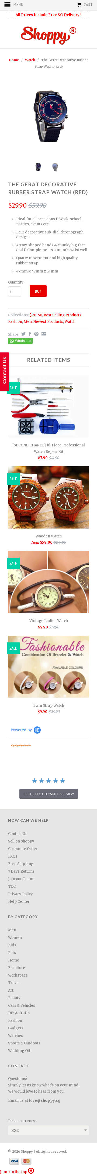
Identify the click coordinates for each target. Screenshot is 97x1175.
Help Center (19, 901)
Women (15, 937)
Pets (12, 952)
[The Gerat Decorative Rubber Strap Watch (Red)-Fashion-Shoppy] (48, 116)
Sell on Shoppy (21, 841)
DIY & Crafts (19, 1013)
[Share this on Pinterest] (36, 334)
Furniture (16, 968)
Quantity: (16, 282)
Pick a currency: (22, 1121)
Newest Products (48, 321)
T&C (12, 886)
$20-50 (35, 315)
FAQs (12, 856)
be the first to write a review (48, 794)
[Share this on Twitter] (23, 334)
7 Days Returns (21, 871)
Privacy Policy (20, 894)
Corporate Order (22, 849)
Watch (30, 60)
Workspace (18, 975)
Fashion (15, 321)
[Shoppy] (48, 34)
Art (10, 990)
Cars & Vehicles (21, 1005)
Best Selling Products (62, 315)
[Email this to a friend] (43, 334)
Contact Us (17, 833)
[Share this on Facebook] (29, 334)
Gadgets (15, 1028)
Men (28, 321)
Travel (14, 983)
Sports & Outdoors (24, 1043)
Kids (12, 945)
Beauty (14, 998)
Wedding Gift (20, 1050)
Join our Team (20, 879)
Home (13, 960)
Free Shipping (20, 864)
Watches (15, 1035)
